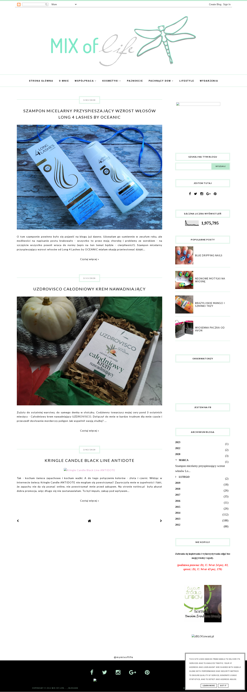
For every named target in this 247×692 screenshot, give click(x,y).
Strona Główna (41, 81)
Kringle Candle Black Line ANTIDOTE (90, 460)
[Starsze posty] (161, 520)
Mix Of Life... (59, 688)
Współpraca (85, 81)
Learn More (209, 686)
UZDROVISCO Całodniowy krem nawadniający (89, 288)
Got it (223, 686)
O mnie (64, 81)
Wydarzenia (209, 81)
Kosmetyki (110, 81)
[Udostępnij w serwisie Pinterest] (154, 176)
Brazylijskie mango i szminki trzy (210, 304)
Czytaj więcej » (89, 259)
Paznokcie (135, 81)
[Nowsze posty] (18, 520)
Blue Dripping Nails (208, 255)
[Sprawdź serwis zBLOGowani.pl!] (203, 636)
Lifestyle (186, 81)
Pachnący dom (160, 81)
